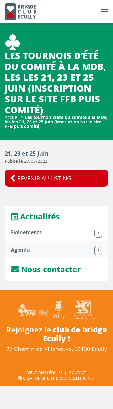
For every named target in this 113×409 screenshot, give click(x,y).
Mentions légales (45, 372)
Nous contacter (50, 269)
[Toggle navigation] (104, 11)
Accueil (12, 117)
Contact (77, 372)
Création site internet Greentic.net (58, 378)
